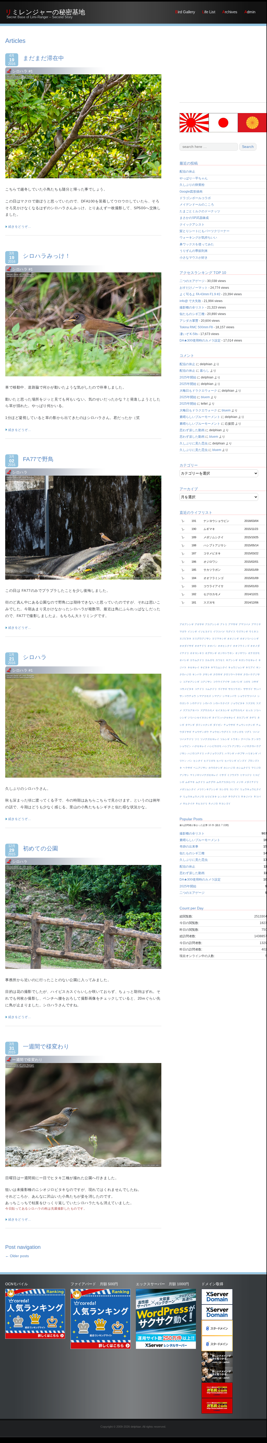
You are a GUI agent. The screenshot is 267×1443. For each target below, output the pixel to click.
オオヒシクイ (225, 646)
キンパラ (197, 674)
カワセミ (220, 660)
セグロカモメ (238, 710)
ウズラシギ (242, 631)
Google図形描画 (191, 191)
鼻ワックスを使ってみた (197, 244)
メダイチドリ (251, 782)
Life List (208, 12)
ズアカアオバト (191, 710)
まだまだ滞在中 (43, 58)
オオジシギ (233, 638)
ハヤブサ (240, 753)
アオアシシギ (187, 624)
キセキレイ (193, 667)
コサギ (254, 681)
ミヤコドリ (246, 775)
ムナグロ (210, 782)
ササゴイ (248, 689)
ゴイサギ (222, 689)
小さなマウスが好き (194, 257)
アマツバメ (244, 624)
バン (190, 760)
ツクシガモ (238, 732)
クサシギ (207, 674)
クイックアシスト (192, 224)
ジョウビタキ (238, 703)
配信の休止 (187, 171)
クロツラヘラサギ (233, 674)
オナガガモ (254, 653)
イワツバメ (219, 631)
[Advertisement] (223, 69)
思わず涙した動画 (192, 430)
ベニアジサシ (200, 767)
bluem (205, 397)
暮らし (204, 370)
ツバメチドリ (187, 739)
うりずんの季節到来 (194, 251)
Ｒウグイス (234, 796)
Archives (229, 12)
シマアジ (216, 696)
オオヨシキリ (197, 653)
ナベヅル (245, 739)
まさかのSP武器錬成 (194, 218)
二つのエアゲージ (192, 281)
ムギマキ (190, 782)
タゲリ (252, 717)
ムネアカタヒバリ (226, 782)
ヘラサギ (187, 767)
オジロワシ (241, 653)
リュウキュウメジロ (193, 796)
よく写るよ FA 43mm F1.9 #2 (200, 294)
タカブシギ (242, 717)
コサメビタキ (187, 689)
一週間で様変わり (46, 1046)
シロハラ (35, 657)
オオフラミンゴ (241, 646)
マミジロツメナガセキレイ (204, 775)
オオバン (212, 646)
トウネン (235, 739)
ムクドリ (200, 782)
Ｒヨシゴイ (225, 803)
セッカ (249, 710)
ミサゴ (222, 775)
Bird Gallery (185, 12)
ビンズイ (242, 760)
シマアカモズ (204, 696)
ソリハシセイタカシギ (199, 717)
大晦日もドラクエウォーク (198, 390)
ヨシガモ (223, 789)
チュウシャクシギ (245, 725)
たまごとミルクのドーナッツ (200, 211)
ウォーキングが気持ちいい (198, 237)
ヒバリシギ (230, 760)
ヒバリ (220, 760)
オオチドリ (200, 646)
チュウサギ (229, 725)
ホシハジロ (229, 767)
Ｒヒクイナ (189, 803)
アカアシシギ (212, 624)
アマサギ (233, 624)
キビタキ (205, 667)
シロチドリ (196, 703)
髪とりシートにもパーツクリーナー (205, 231)
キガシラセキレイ (248, 660)
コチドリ (199, 689)
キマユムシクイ (219, 667)
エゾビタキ (185, 638)
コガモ (246, 681)
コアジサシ (206, 681)
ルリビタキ (211, 796)
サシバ (257, 689)
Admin (249, 12)
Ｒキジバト (247, 796)
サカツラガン (235, 689)
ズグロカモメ (207, 710)
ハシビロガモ (214, 746)
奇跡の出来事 (189, 846)
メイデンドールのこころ (197, 204)
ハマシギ (229, 753)
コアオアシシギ (191, 681)
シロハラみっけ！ (47, 256)
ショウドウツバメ (247, 696)
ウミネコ (253, 631)
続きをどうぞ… (19, 226)
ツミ (197, 739)
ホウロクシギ (215, 767)
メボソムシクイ (188, 789)
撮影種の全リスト (192, 307)
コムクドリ (211, 689)
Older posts (17, 1256)
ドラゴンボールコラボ (195, 198)
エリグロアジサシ (201, 638)
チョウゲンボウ (200, 732)
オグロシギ (211, 653)
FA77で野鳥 (38, 459)
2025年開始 (188, 377)
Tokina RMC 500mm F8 (196, 327)
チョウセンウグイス (220, 732)
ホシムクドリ (243, 767)
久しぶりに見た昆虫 (194, 443)
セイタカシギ (222, 710)
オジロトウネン (226, 653)
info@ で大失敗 (190, 301)
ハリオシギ (251, 753)
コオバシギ (236, 681)
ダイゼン (217, 725)
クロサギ (217, 674)
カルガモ (209, 660)
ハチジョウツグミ (214, 753)
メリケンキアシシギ (207, 789)
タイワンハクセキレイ (224, 717)
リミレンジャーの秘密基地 (45, 12)
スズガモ (250, 703)
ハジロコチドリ (196, 753)
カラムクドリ (197, 660)
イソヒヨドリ (205, 631)
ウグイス (230, 631)
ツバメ (256, 732)
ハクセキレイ (199, 746)
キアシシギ (232, 660)
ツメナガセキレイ (209, 739)
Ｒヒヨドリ (201, 803)
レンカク (222, 796)
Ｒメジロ (213, 803)
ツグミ (248, 732)
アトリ (223, 624)
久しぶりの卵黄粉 (192, 185)
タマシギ (190, 725)
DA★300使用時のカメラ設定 (200, 340)
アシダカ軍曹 (189, 321)
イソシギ (192, 631)
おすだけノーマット (194, 288)
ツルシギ (225, 739)
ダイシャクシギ (204, 725)
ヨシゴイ (234, 789)
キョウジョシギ (236, 667)
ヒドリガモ (209, 760)
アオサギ (199, 624)
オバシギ (184, 660)
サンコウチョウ (188, 696)
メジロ (239, 782)
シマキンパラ (229, 696)
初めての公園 (40, 848)
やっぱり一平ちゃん (194, 178)
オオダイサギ (187, 646)
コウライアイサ (221, 681)
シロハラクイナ (221, 703)
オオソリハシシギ (249, 638)
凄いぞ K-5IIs (189, 334)
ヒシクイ (198, 760)
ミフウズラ (233, 775)
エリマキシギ (219, 638)
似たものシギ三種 (192, 314)
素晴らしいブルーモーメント (200, 417)
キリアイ (250, 667)
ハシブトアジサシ (231, 746)
